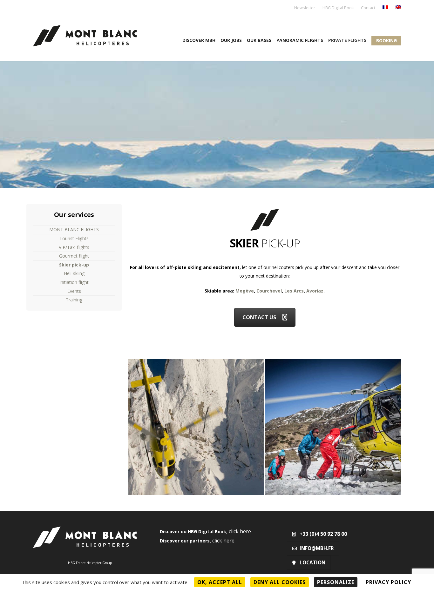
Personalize (335, 582)
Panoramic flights (299, 40)
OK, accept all (219, 582)
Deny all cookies (280, 582)
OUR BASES (259, 40)
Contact (368, 8)
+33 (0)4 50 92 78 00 (323, 534)
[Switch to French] (385, 7)
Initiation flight (74, 282)
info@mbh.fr (317, 548)
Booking (386, 40)
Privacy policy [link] (388, 582)
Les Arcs (294, 291)
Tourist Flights (74, 238)
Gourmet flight (74, 256)
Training (74, 300)
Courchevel (269, 291)
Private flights (347, 40)
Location (312, 562)
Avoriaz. (315, 291)
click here (240, 531)
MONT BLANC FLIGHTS (74, 229)
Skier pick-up (74, 265)
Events (74, 291)
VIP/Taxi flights (74, 247)
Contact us (259, 317)
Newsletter (304, 8)
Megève (244, 291)
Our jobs (231, 40)
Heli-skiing (74, 273)
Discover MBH (198, 40)
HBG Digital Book (338, 8)
